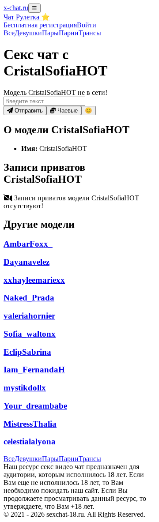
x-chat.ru (16, 7)
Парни (69, 33)
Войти (86, 25)
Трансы (90, 33)
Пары (50, 33)
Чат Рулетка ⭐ (27, 17)
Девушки (28, 33)
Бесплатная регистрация (40, 25)
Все (9, 33)
